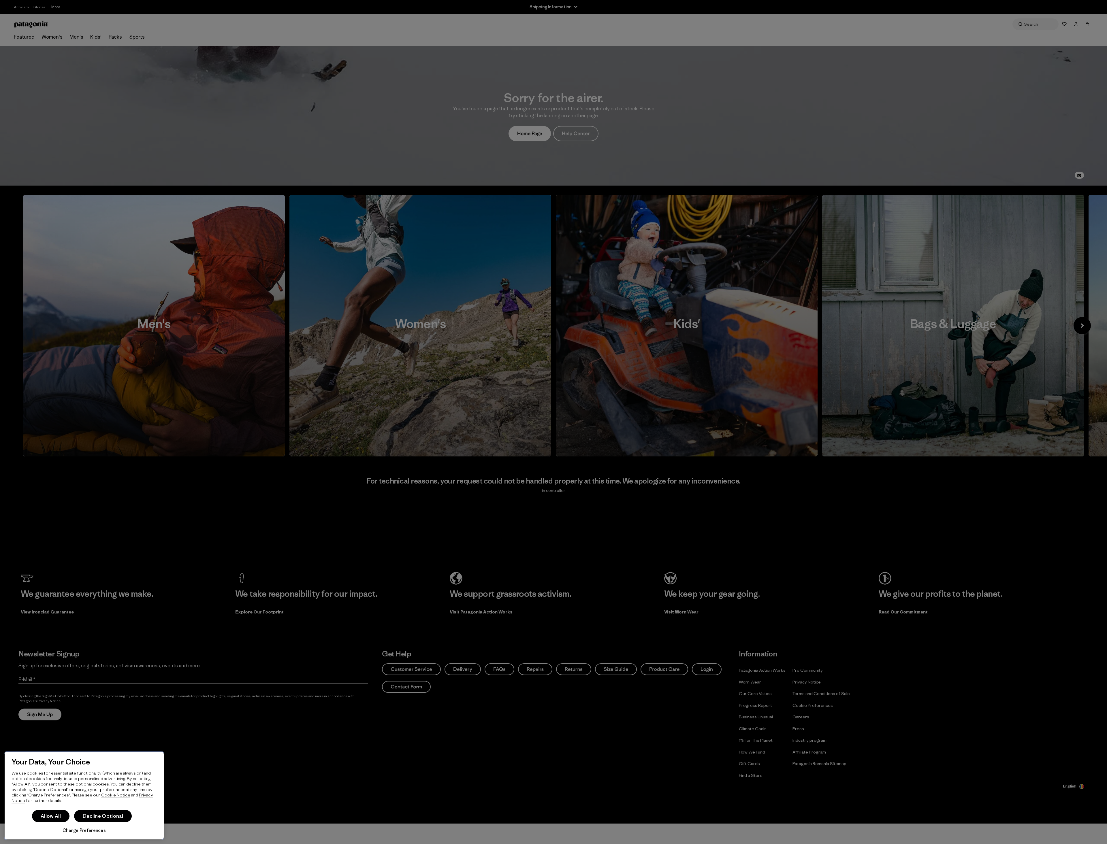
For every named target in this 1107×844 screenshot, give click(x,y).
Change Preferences (84, 830)
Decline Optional (103, 816)
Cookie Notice (115, 795)
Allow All (51, 816)
